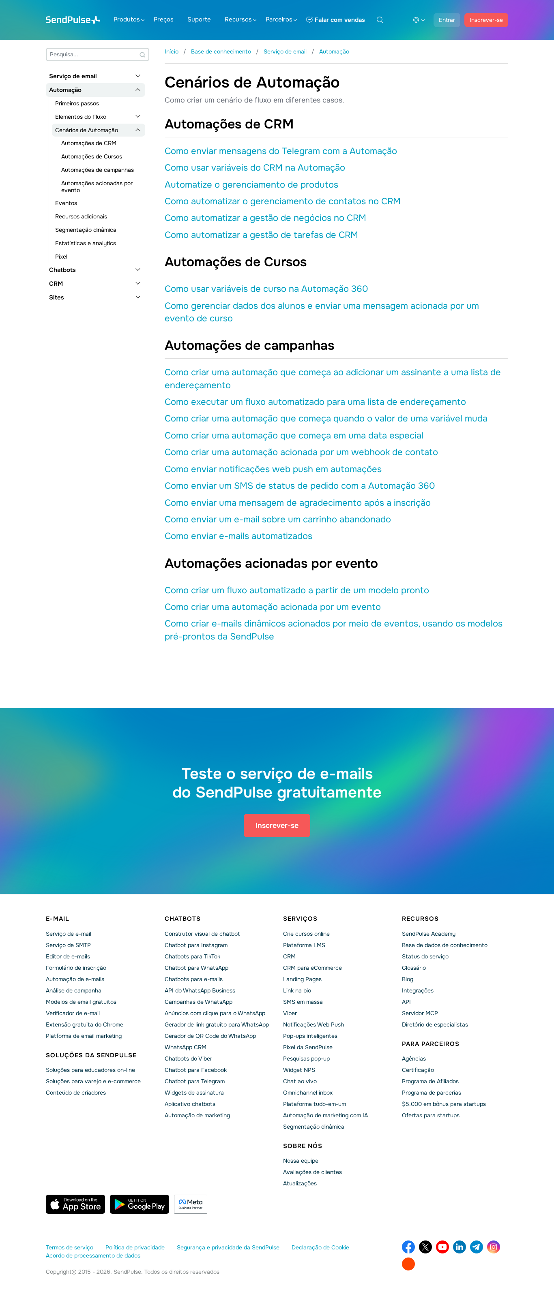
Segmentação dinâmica (85, 229)
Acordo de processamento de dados (93, 1255)
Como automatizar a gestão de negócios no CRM (265, 218)
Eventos (66, 203)
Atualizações (300, 1183)
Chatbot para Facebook (196, 1070)
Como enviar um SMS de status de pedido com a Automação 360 (300, 486)
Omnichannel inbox (308, 1092)
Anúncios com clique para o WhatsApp (215, 1013)
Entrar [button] (447, 20)
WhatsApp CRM (185, 1047)
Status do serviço (425, 956)
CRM (56, 284)
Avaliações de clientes (312, 1172)
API (406, 1001)
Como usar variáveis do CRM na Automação (255, 167)
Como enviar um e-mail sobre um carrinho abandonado (278, 519)
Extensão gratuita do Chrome (84, 1024)
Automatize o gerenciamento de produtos (251, 184)
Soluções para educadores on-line (90, 1070)
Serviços (300, 919)
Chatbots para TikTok (192, 956)
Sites (56, 297)
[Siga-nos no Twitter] (425, 1246)
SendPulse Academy (428, 933)
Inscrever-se (486, 20)
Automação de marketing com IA (325, 1115)
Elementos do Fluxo (80, 116)
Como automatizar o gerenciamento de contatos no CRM (283, 201)
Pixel (61, 256)
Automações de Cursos (91, 156)
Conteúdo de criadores (76, 1092)
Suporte (199, 19)
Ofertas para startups (431, 1115)
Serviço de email (73, 76)
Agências (414, 1058)
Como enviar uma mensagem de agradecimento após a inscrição (298, 503)
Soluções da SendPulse (91, 1055)
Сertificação (418, 1070)
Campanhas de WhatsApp (198, 1001)
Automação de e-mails (75, 979)
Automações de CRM (88, 143)
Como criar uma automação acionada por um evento (273, 607)
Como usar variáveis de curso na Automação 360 (266, 289)
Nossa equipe (300, 1160)
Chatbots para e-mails (194, 979)
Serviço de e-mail (68, 933)
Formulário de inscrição (76, 967)
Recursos (238, 19)
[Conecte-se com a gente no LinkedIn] (459, 1246)
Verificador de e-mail (73, 1013)
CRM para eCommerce (312, 967)
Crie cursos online (306, 933)
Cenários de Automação (86, 130)
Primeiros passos (77, 103)
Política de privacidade (135, 1247)
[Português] (419, 20)
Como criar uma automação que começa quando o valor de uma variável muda (326, 418)
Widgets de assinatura (194, 1092)
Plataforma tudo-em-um (314, 1104)
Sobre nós (302, 1146)
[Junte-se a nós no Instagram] (493, 1246)
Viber (290, 1013)
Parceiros (279, 19)
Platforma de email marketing (84, 1035)
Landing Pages (302, 979)
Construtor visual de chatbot (202, 933)
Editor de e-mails (68, 956)
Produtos (127, 19)
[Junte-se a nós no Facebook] (408, 1246)
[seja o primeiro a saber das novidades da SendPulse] (476, 1246)
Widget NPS (299, 1070)
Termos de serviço (69, 1247)
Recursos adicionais (81, 216)
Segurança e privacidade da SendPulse (228, 1247)
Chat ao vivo (300, 1081)
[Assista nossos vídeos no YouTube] (442, 1246)
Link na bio (297, 990)
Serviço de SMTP (68, 945)
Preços (164, 19)
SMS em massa (303, 1001)
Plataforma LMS (304, 945)
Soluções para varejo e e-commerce (93, 1081)
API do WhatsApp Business (200, 990)
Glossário (414, 967)
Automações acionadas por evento (97, 187)
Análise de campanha (73, 990)
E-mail (57, 919)
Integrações (418, 990)
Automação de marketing (197, 1115)
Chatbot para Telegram (195, 1081)
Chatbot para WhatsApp (196, 967)
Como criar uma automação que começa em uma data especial (294, 435)
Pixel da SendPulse (308, 1047)
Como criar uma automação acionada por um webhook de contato (301, 452)
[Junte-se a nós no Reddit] (408, 1264)
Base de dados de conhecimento (444, 945)
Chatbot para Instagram (196, 945)
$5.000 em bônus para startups (444, 1104)
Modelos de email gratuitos (81, 1001)
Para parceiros (431, 1044)
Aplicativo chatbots (190, 1104)
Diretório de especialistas (435, 1024)
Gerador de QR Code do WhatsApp (210, 1035)
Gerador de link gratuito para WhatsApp (217, 1024)
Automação (65, 90)
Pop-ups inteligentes (310, 1035)
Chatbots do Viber (188, 1058)
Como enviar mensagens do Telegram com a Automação (281, 151)
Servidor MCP (420, 1013)
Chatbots (62, 270)
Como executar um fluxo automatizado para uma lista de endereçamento (315, 402)
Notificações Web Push (313, 1024)
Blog (407, 979)
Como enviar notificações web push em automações (273, 469)
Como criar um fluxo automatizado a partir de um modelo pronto (297, 590)
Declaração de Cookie (320, 1247)
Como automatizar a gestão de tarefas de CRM (261, 235)
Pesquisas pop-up (306, 1058)
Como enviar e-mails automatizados (238, 536)
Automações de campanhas (97, 169)
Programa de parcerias (431, 1092)
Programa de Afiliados (430, 1081)
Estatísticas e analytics (85, 243)
